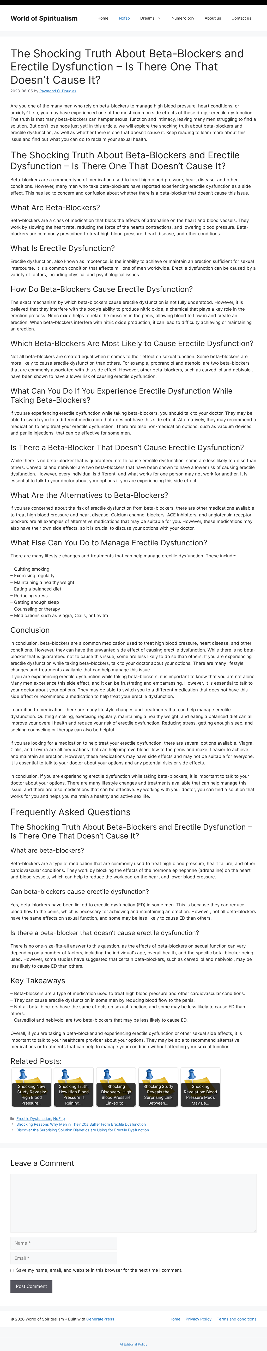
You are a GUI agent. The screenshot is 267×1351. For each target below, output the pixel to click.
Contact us (241, 18)
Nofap (124, 18)
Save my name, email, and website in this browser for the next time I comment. (99, 1270)
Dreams (147, 18)
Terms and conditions (237, 1319)
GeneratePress (100, 1319)
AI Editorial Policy (133, 1344)
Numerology (183, 18)
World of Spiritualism (44, 18)
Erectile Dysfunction (33, 1118)
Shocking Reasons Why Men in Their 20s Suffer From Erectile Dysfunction (81, 1124)
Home (103, 18)
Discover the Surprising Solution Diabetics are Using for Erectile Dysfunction (82, 1130)
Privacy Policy (198, 1319)
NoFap (59, 1118)
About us (213, 18)
